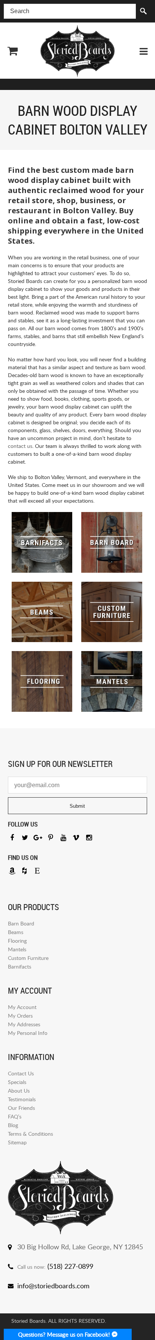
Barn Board (21, 923)
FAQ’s (14, 1116)
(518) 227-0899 (70, 1266)
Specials (17, 1081)
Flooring (17, 940)
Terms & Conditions (30, 1133)
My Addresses (24, 1024)
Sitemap (17, 1142)
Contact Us (21, 1073)
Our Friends (21, 1107)
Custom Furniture (28, 957)
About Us (19, 1090)
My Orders (20, 1015)
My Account (22, 1007)
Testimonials (22, 1099)
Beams (15, 932)
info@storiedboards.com (53, 1285)
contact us (20, 445)
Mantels (17, 949)
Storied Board (77, 51)
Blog (13, 1125)
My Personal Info (27, 1032)
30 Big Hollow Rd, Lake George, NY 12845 (80, 1246)
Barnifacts (19, 966)
